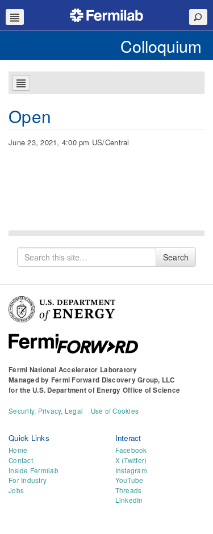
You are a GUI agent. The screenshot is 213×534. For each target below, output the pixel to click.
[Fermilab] (107, 14)
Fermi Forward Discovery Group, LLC (113, 380)
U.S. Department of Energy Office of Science (106, 390)
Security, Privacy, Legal (46, 410)
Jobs (16, 490)
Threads (128, 490)
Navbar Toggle (15, 17)
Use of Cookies (115, 410)
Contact (21, 460)
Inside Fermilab (34, 470)
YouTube (129, 480)
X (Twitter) (131, 460)
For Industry (28, 480)
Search (176, 257)
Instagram (131, 470)
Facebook (131, 450)
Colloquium (161, 45)
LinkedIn (129, 499)
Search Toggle (198, 17)
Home (18, 450)
